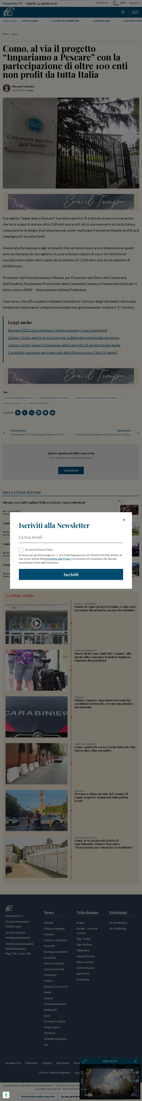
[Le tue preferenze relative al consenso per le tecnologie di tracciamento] (6, 1095)
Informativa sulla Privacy (57, 558)
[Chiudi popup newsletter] (124, 519)
